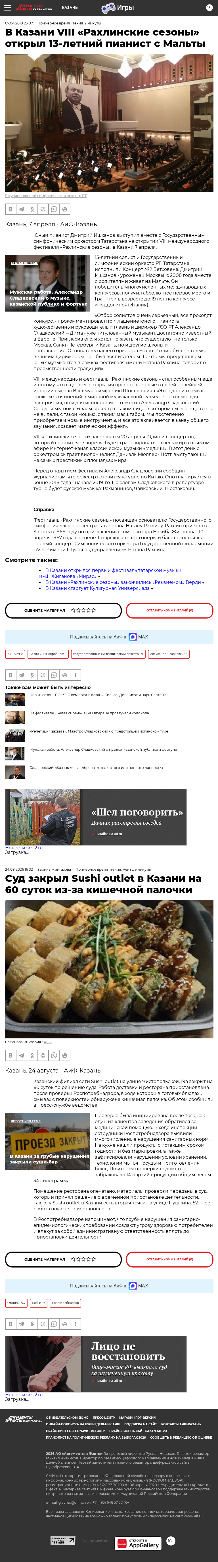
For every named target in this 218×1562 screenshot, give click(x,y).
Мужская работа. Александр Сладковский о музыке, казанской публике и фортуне (103, 749)
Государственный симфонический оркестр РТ (46, 196)
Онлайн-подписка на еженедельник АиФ (83, 1424)
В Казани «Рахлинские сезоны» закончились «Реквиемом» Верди (123, 582)
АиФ (48, 1042)
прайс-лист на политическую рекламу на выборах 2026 (96, 1437)
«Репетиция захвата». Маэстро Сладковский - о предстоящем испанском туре (99, 731)
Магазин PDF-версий (137, 1418)
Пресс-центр (104, 1418)
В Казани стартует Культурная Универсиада (97, 588)
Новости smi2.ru (24, 848)
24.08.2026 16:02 (19, 869)
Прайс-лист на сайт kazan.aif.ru (138, 1431)
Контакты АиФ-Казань (181, 1424)
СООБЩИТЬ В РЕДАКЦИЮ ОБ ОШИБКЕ (181, 1437)
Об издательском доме (67, 1418)
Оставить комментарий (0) (169, 610)
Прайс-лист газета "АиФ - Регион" (75, 1431)
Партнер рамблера (94, 1540)
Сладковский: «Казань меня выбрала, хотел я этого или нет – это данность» (96, 768)
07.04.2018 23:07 (19, 23)
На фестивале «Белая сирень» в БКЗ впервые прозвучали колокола (89, 713)
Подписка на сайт (140, 1424)
